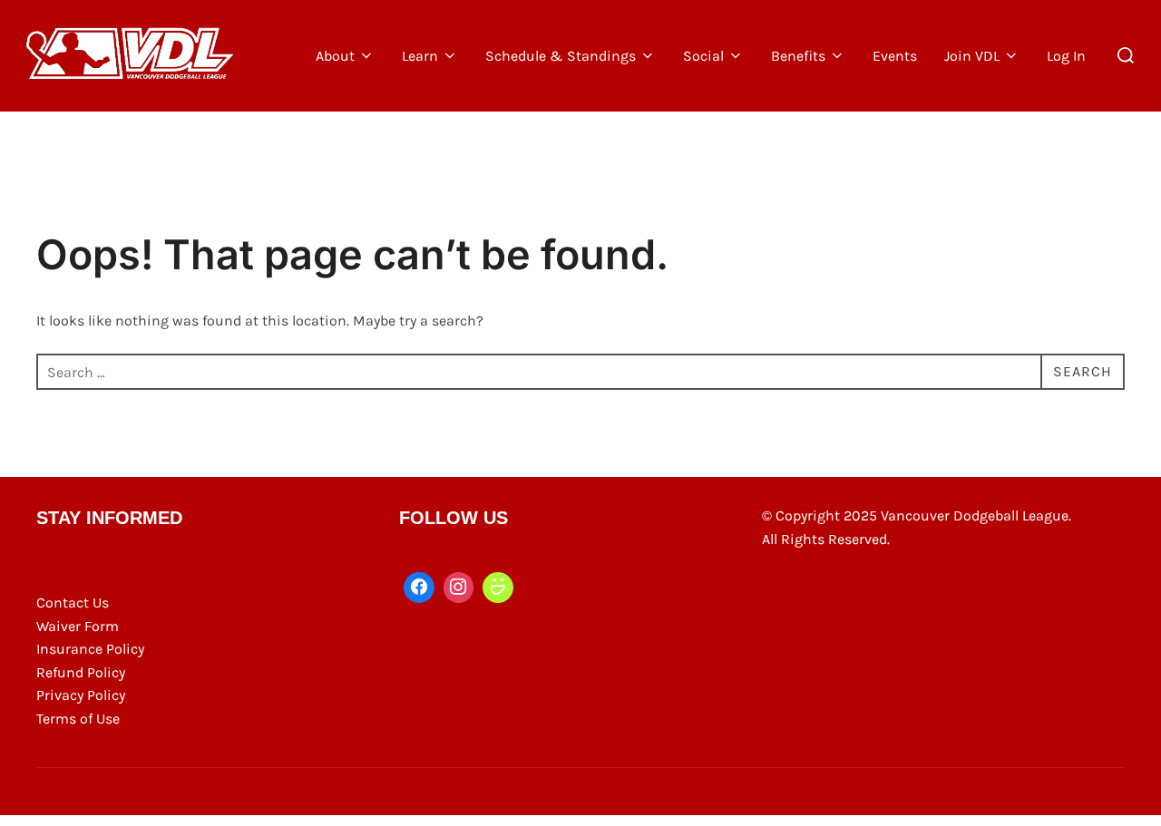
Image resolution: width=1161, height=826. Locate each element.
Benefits (798, 55)
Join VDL (972, 55)
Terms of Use (78, 718)
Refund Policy (80, 672)
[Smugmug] (498, 587)
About (335, 55)
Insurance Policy (90, 648)
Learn (420, 55)
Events (895, 55)
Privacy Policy (80, 695)
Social (703, 55)
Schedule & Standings (560, 55)
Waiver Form (77, 626)
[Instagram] (459, 587)
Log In (1066, 55)
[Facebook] (419, 587)
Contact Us (72, 602)
